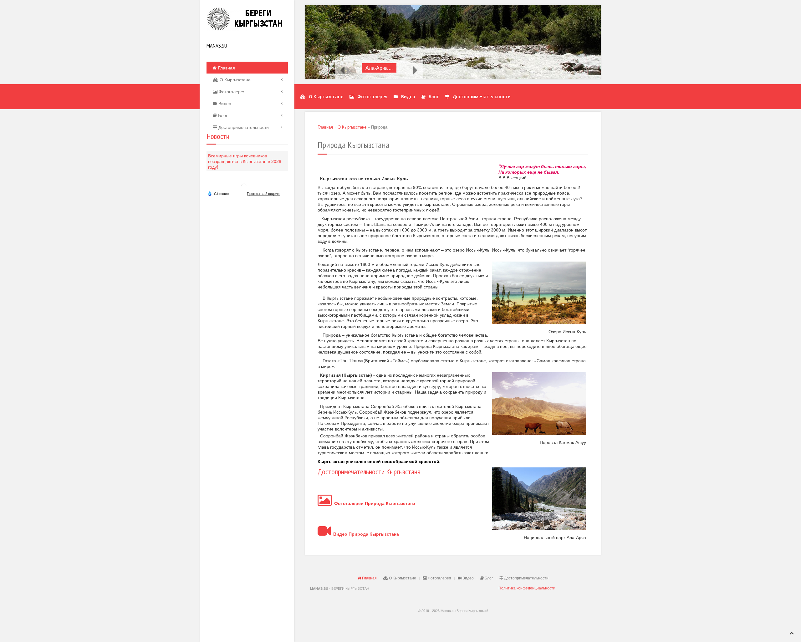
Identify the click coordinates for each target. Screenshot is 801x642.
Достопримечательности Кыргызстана (369, 471)
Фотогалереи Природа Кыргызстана (373, 503)
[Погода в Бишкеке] (244, 186)
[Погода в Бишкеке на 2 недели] (263, 194)
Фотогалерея (231, 91)
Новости (218, 136)
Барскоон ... (379, 67)
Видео (224, 103)
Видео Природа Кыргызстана (365, 534)
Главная (226, 67)
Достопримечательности (243, 127)
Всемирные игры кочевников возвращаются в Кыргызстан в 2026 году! (244, 161)
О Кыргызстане (234, 79)
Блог (222, 115)
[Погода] (218, 193)
